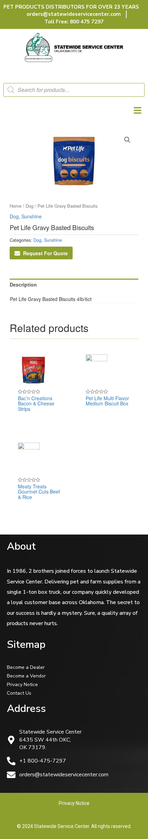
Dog (29, 206)
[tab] (74, 284)
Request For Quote (45, 253)
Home (15, 206)
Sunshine (31, 216)
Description (23, 284)
